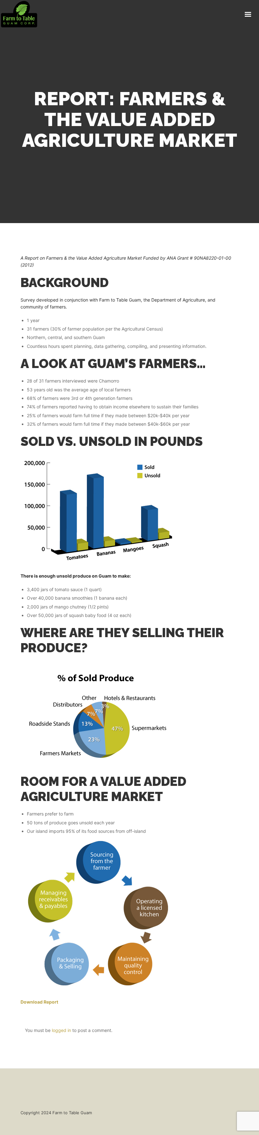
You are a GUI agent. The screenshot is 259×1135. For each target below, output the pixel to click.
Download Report (39, 1002)
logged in (61, 1030)
